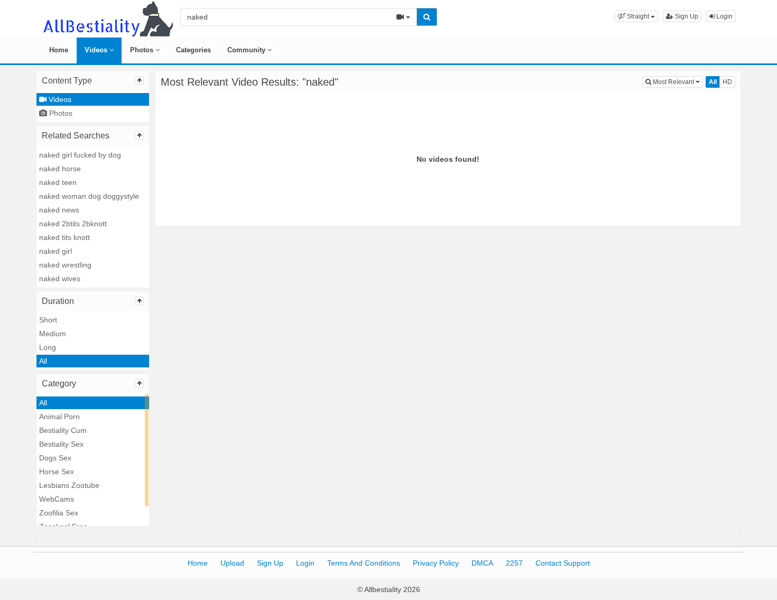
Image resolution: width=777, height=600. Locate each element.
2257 (514, 563)
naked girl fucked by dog (80, 155)
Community (247, 50)
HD (727, 82)
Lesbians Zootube (69, 485)
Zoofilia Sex (58, 513)
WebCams (56, 499)
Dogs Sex (55, 458)
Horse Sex (56, 471)
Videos (97, 50)
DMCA (482, 563)
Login (724, 16)
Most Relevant (677, 82)
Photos (142, 50)
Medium (52, 333)
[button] (636, 16)
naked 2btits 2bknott (73, 223)
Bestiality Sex (61, 444)
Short (48, 320)
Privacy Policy (436, 563)
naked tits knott (64, 237)
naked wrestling (65, 265)
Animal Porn (59, 416)
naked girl (55, 251)
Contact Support (562, 563)
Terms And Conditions (363, 563)
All (43, 361)
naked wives (59, 278)
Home (58, 50)
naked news (59, 210)
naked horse (60, 168)
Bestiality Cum (63, 430)
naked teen (58, 182)
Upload (232, 563)
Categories (193, 50)
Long (47, 347)
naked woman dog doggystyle (89, 196)
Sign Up (685, 16)
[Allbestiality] (107, 18)
